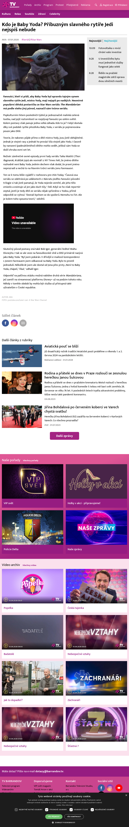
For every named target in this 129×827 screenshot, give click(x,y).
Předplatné (72, 5)
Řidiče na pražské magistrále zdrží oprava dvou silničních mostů (111, 77)
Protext (60, 5)
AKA (4, 39)
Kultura (6, 13)
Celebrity (55, 13)
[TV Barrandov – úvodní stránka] (11, 5)
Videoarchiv (8, 789)
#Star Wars (36, 39)
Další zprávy (64, 436)
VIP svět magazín (42, 786)
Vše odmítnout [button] (74, 817)
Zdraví (42, 13)
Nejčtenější (110, 40)
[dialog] (64, 810)
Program (48, 5)
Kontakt (71, 781)
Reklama (85, 5)
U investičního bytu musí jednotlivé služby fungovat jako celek (111, 62)
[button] (64, 822)
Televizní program (11, 786)
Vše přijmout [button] (54, 817)
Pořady (28, 5)
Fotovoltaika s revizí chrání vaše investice (110, 50)
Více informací (67, 805)
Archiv (37, 5)
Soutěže (29, 13)
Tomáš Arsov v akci (43, 789)
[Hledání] (96, 5)
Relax (18, 13)
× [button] (126, 795)
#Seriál (25, 39)
